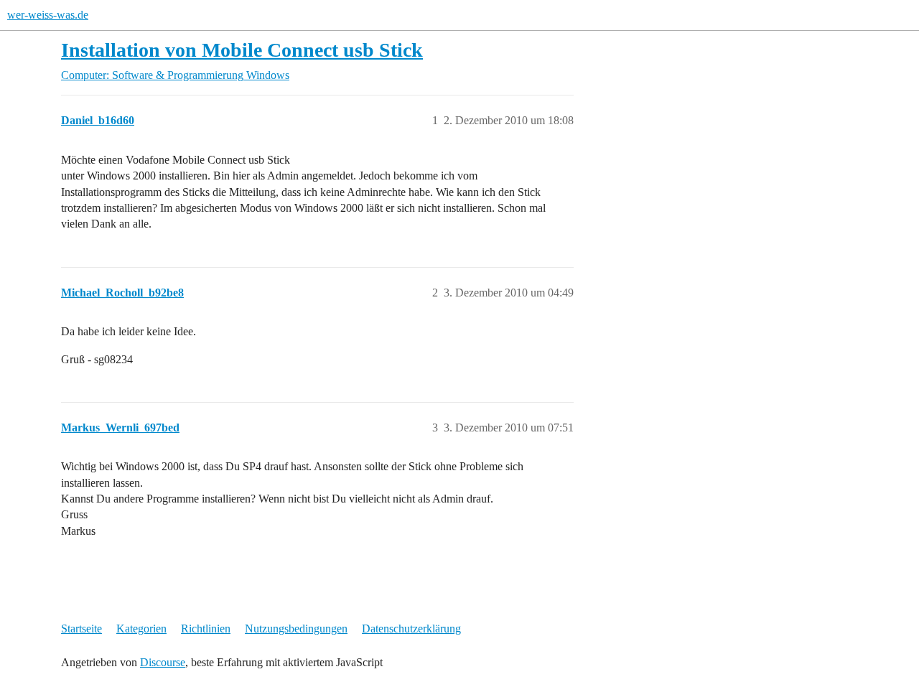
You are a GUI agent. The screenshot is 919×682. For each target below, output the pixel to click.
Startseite (81, 628)
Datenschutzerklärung (411, 628)
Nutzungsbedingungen (296, 628)
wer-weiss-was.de (47, 15)
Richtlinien (205, 628)
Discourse (162, 662)
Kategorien (141, 628)
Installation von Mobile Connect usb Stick (242, 50)
